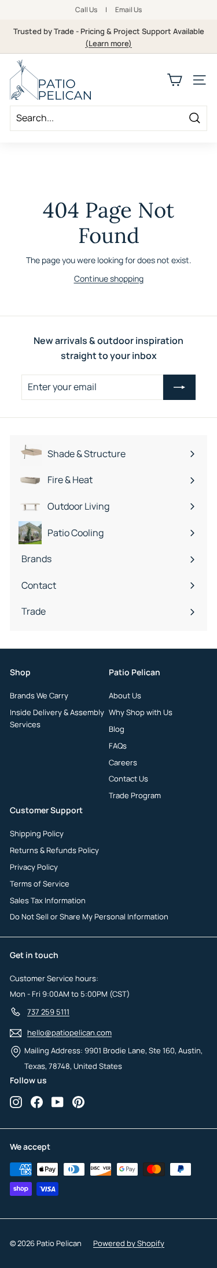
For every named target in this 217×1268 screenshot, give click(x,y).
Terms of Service (39, 883)
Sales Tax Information (48, 900)
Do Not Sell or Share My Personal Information (89, 916)
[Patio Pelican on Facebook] (37, 1101)
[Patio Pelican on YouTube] (58, 1101)
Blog (116, 729)
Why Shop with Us (140, 712)
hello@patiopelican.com (69, 1032)
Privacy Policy (34, 867)
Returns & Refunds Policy (54, 850)
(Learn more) (108, 43)
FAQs (118, 745)
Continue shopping (109, 278)
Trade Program (135, 795)
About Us (125, 695)
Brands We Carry (39, 695)
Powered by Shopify (128, 1243)
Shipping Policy (37, 833)
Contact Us (128, 778)
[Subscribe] (179, 387)
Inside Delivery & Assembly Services (57, 718)
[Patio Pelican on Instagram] (16, 1101)
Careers (123, 762)
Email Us (128, 9)
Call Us (86, 9)
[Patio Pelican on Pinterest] (78, 1101)
